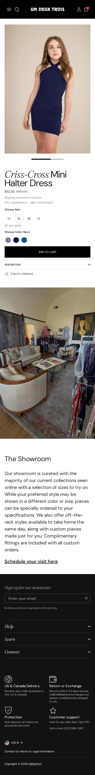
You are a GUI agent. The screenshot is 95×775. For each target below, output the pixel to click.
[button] (17, 9)
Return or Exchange (65, 686)
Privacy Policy (50, 608)
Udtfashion (35, 764)
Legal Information (43, 751)
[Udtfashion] (47, 9)
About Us (26, 751)
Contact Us (12, 751)
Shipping (10, 197)
